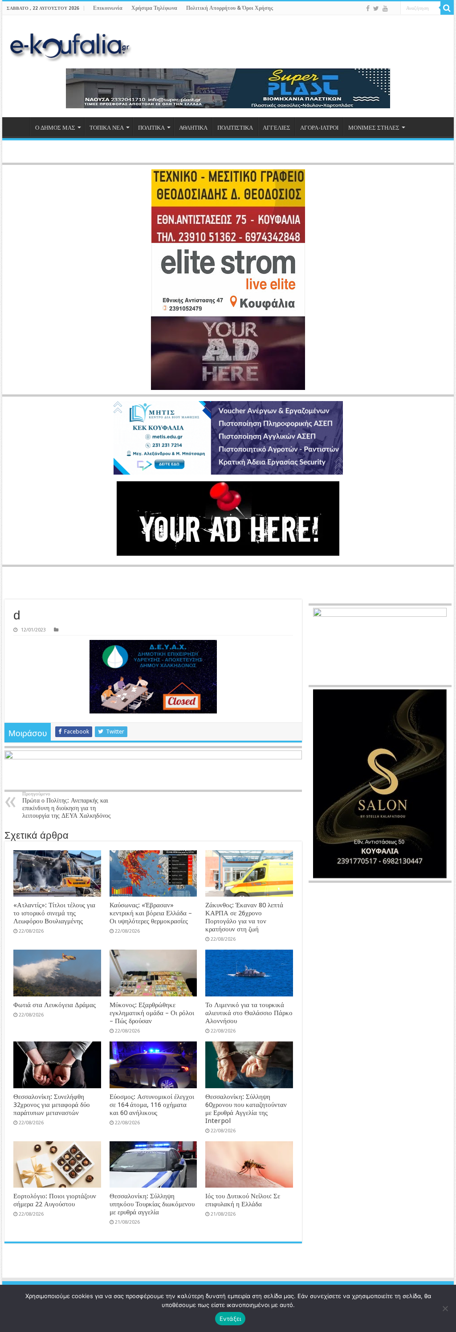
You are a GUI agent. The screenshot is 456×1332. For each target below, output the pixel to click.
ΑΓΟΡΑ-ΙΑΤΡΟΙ (319, 127)
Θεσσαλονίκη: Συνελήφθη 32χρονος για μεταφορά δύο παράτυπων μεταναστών (51, 1105)
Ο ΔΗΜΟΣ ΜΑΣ (55, 127)
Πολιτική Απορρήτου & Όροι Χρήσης (229, 8)
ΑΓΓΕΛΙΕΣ (276, 127)
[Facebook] (367, 8)
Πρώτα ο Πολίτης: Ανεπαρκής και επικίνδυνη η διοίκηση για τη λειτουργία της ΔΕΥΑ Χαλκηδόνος (66, 805)
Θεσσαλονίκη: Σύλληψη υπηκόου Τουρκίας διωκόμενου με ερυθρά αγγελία (152, 1204)
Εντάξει (230, 1318)
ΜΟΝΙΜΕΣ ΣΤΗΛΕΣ (373, 127)
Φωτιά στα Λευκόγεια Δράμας (54, 1005)
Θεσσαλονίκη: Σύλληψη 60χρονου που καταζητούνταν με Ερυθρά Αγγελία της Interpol (246, 1109)
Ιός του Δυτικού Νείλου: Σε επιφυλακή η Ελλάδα (242, 1200)
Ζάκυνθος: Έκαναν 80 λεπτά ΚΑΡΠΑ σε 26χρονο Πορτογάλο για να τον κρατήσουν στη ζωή (244, 917)
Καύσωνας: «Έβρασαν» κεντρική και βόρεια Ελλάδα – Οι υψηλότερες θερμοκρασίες (151, 913)
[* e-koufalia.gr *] (70, 46)
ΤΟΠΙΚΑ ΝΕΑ (107, 127)
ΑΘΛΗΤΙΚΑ (193, 127)
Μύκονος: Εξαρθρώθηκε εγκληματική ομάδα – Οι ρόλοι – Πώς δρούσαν (152, 1013)
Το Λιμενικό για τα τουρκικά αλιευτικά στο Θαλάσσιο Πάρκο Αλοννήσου (249, 1013)
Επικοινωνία (107, 8)
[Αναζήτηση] (447, 8)
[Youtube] (385, 8)
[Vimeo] (394, 9)
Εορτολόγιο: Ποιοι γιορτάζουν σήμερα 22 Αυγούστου (54, 1200)
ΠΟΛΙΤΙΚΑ (151, 127)
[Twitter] (376, 8)
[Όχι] (444, 1308)
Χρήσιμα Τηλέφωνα (154, 8)
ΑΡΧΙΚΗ (18, 126)
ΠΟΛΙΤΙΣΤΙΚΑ (235, 127)
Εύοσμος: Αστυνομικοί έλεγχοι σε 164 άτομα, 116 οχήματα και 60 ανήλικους (152, 1105)
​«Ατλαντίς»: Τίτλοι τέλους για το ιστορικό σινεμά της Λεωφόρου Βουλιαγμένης (54, 913)
